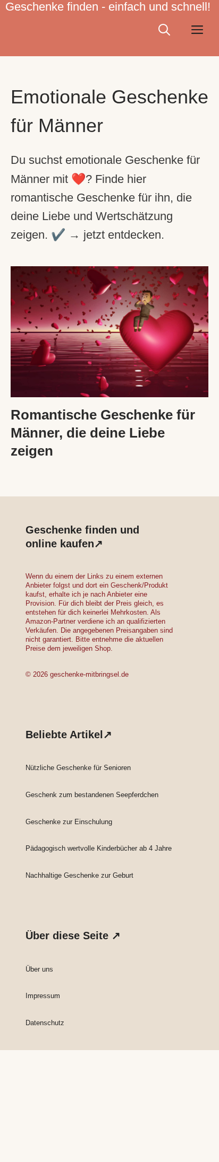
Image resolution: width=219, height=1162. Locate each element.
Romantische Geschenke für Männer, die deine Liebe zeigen (103, 433)
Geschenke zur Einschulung (69, 822)
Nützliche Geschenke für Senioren (78, 768)
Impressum (43, 996)
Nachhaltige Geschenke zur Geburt (79, 875)
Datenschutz (45, 1023)
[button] (164, 30)
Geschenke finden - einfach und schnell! (107, 6)
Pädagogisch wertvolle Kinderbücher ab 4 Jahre (99, 848)
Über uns (39, 969)
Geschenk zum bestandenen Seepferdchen (92, 795)
